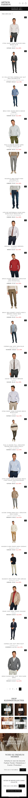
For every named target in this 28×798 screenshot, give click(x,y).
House (10, 738)
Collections (16, 738)
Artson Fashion (6, 3)
